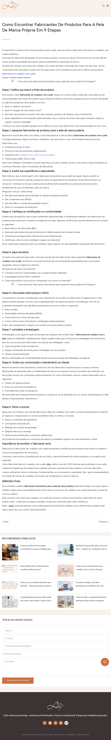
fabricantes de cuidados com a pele (19, 74)
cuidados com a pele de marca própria (37, 155)
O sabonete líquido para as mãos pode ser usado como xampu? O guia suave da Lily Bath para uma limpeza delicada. (36, 599)
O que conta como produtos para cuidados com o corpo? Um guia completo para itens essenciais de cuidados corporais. (89, 568)
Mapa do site (83, 734)
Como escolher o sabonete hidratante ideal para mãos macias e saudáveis (91, 599)
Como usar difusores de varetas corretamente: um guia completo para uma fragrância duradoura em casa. (35, 547)
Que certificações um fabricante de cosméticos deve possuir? (34, 568)
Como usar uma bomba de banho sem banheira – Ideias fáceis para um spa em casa (36, 584)
